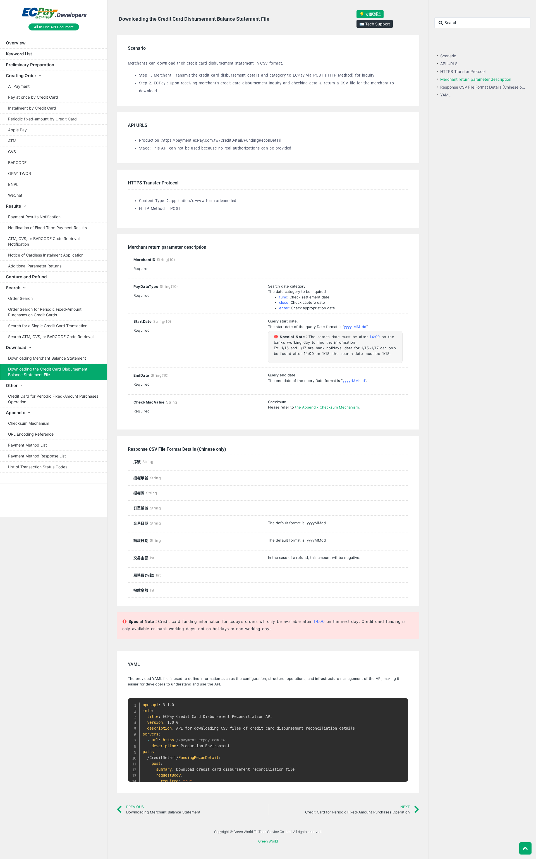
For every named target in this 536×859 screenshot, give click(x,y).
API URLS (449, 63)
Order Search (20, 298)
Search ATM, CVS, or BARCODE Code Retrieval (51, 336)
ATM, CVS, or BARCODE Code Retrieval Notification (44, 241)
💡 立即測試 (370, 14)
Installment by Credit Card (32, 108)
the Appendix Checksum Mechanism (326, 407)
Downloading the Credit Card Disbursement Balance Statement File (47, 372)
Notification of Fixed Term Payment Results (47, 227)
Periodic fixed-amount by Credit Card (42, 119)
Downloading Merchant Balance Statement (47, 358)
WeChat (15, 195)
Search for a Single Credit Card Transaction (47, 325)
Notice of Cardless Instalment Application (45, 255)
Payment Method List (27, 445)
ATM (12, 140)
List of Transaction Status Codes (37, 466)
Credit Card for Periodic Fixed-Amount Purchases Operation (53, 399)
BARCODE (17, 162)
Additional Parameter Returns (34, 266)
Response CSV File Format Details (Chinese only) (483, 87)
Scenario (448, 55)
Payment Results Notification (34, 216)
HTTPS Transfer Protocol (462, 71)
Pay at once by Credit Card (33, 97)
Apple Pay (17, 129)
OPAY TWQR (19, 173)
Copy (401, 703)
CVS (12, 151)
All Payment (19, 86)
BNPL (13, 184)
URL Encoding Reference (31, 434)
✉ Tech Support (374, 24)
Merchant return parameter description (475, 79)
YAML (445, 94)
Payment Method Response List (37, 456)
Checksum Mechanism (28, 423)
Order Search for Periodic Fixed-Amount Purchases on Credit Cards (45, 312)
